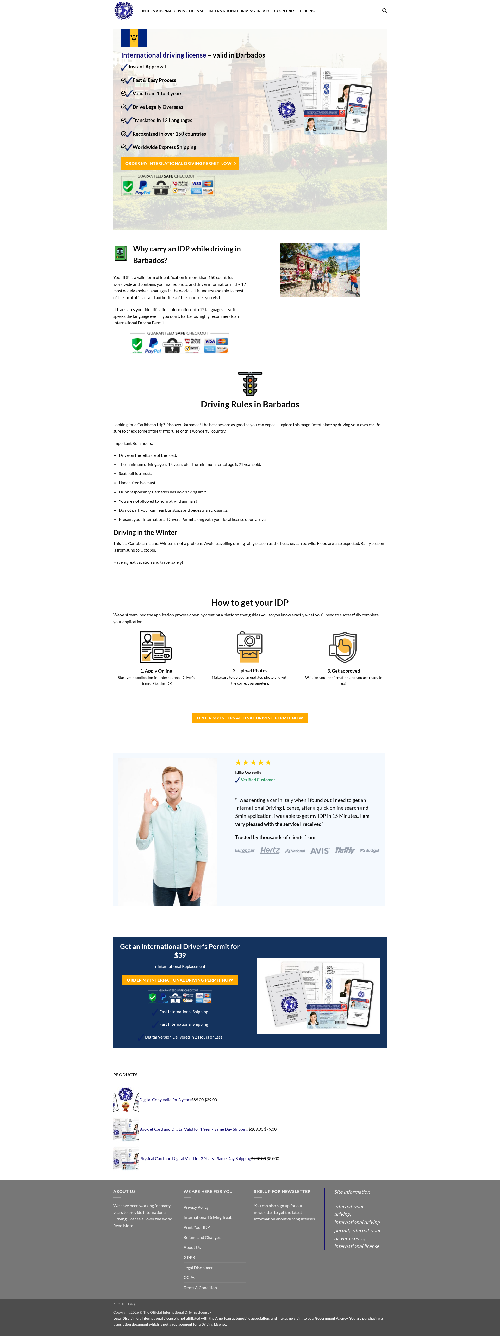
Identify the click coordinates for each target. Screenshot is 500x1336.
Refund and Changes (202, 1237)
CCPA (189, 1277)
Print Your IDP (197, 1227)
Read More (123, 1225)
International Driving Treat (208, 1217)
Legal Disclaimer (198, 1267)
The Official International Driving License (176, 1312)
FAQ (131, 1304)
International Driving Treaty (239, 11)
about (119, 1304)
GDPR (189, 1257)
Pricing (307, 11)
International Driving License (173, 11)
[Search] (384, 10)
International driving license (163, 55)
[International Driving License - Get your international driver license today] (123, 10)
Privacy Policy (196, 1207)
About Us (192, 1247)
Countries (284, 11)
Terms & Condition (200, 1287)
